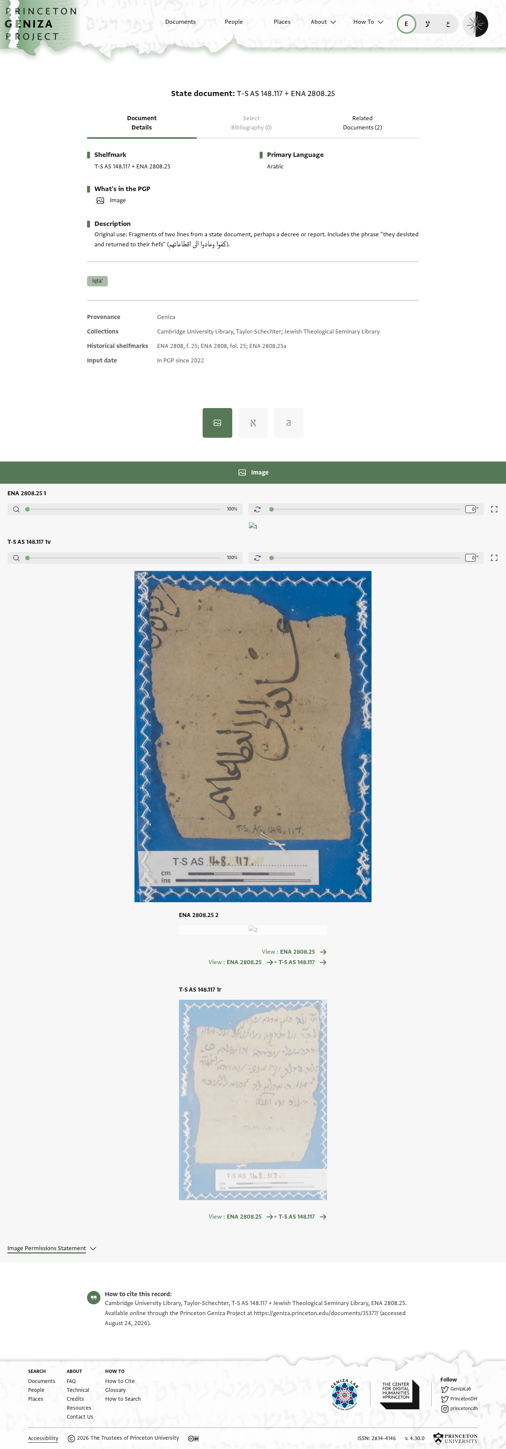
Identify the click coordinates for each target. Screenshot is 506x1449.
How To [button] (363, 22)
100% (232, 509)
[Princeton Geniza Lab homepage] (350, 1394)
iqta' (97, 281)
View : (288, 952)
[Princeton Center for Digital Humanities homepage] (405, 1394)
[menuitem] (174, 25)
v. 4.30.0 (415, 1438)
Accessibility (43, 1438)
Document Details (142, 123)
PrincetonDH (463, 1399)
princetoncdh (464, 1409)
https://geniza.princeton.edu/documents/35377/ (316, 1313)
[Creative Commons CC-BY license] (194, 1439)
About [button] (319, 22)
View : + (262, 962)
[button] (43, 28)
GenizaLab (460, 1389)
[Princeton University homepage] (455, 1438)
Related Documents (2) (362, 123)
